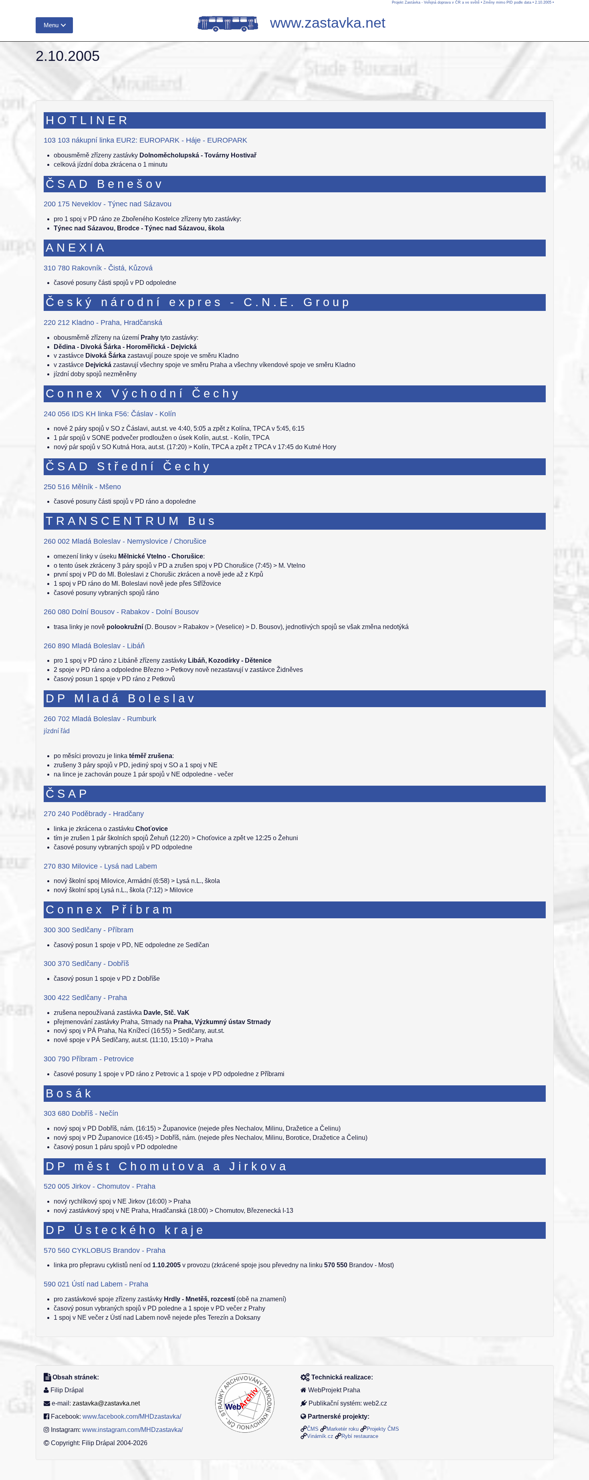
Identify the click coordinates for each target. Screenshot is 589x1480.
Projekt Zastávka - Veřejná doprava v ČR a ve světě (436, 2)
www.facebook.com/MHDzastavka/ (132, 1416)
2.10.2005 (543, 2)
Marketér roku (343, 1429)
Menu (51, 25)
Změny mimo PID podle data (507, 2)
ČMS (313, 1429)
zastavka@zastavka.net (106, 1403)
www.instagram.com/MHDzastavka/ (132, 1429)
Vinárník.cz (320, 1436)
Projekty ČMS (383, 1429)
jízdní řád (57, 731)
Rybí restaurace (359, 1436)
